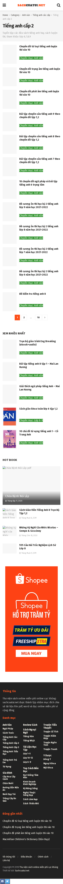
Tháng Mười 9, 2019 (28, 553)
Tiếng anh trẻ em (10, 761)
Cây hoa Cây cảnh (9, 777)
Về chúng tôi (9, 856)
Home (5, 15)
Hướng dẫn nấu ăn (11, 788)
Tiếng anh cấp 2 (11, 743)
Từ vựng (7, 766)
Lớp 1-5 (27, 753)
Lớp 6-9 (27, 762)
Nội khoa (48, 767)
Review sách (30, 724)
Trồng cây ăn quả (9, 799)
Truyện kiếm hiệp (49, 737)
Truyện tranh (50, 749)
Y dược (47, 755)
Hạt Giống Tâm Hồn (30, 776)
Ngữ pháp (8, 728)
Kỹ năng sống (30, 788)
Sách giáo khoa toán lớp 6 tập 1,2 (38, 408)
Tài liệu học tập (29, 748)
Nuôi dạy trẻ (9, 794)
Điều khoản (26, 856)
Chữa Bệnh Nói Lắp (17, 496)
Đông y (47, 759)
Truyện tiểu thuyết (50, 726)
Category (15, 15)
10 (38, 317)
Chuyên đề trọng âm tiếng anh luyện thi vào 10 (29, 827)
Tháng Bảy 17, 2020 (14, 501)
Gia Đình (7, 772)
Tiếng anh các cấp (41, 15)
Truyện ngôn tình (50, 743)
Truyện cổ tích (50, 731)
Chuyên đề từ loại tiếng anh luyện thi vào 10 (27, 821)
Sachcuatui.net (22, 870)
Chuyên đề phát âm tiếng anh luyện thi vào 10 (28, 833)
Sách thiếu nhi (31, 803)
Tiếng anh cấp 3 (11, 747)
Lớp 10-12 (28, 758)
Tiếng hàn (28, 736)
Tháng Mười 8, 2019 (28, 518)
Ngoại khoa (49, 763)
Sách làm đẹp (30, 799)
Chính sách (43, 856)
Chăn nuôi (8, 783)
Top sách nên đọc (30, 770)
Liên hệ (6, 860)
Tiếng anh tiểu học (10, 752)
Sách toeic (8, 733)
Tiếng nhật (29, 740)
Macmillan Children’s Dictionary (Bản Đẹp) (26, 839)
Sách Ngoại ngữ (29, 731)
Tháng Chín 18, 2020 (29, 536)
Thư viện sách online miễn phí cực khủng (38, 867)
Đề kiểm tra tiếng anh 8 (32, 293)
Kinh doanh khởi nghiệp (29, 783)
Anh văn (26, 15)
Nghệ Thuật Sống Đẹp (29, 793)
